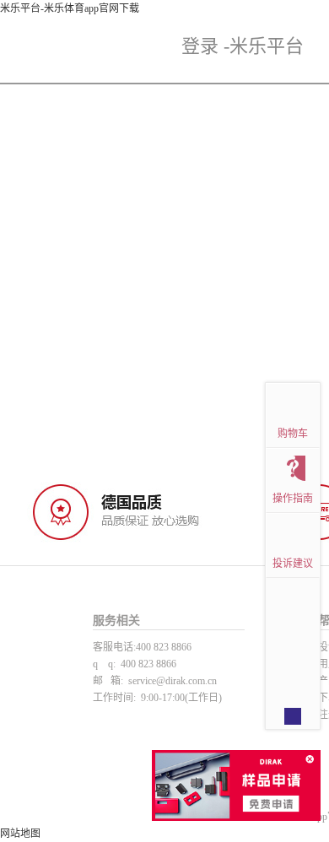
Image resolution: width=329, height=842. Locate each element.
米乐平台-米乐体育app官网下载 (69, 8)
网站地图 (20, 833)
